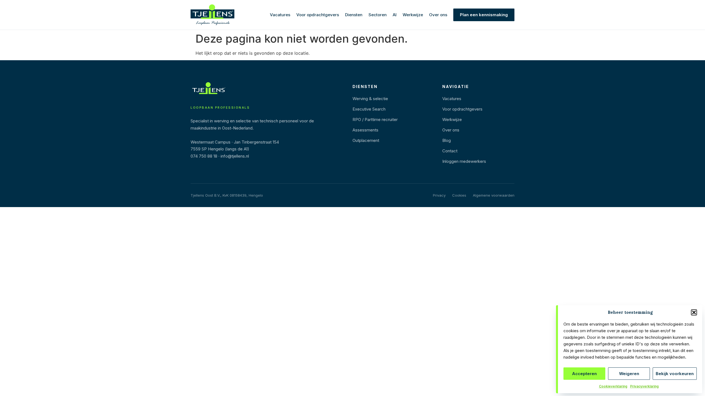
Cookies (459, 195)
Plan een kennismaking (484, 14)
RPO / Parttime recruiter (375, 119)
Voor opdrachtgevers (317, 14)
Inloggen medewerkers (464, 161)
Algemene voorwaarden (493, 195)
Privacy (439, 195)
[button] (694, 312)
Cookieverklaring (613, 386)
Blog (446, 140)
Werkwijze (413, 14)
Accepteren (584, 373)
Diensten (353, 14)
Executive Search (369, 109)
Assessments (365, 130)
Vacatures (280, 14)
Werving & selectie (370, 98)
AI (395, 14)
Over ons (438, 14)
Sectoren (377, 14)
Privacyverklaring (644, 386)
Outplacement (365, 140)
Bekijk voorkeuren (675, 373)
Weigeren (629, 373)
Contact (449, 150)
